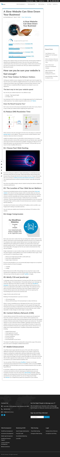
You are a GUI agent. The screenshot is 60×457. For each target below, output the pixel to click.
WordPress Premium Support (6, 439)
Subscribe (47, 417)
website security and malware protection (24, 177)
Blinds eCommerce (5, 446)
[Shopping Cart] (48, 1)
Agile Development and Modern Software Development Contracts (50, 72)
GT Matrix (33, 100)
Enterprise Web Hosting (36, 433)
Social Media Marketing (21, 436)
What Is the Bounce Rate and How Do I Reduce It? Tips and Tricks (51, 61)
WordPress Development (7, 431)
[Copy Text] (1, 176)
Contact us (41, 1)
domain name (7, 134)
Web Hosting (28, 17)
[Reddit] (1, 173)
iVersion (7, 377)
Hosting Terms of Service (51, 431)
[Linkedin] (1, 164)
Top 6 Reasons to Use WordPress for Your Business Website (51, 55)
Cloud (23, 17)
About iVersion (29, 1)
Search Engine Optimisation (22, 431)
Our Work (49, 4)
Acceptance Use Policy (51, 433)
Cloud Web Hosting (35, 431)
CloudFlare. (23, 362)
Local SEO (18, 438)
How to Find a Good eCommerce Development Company (50, 66)
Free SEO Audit (19, 433)
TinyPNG (26, 274)
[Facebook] (1, 167)
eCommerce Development (7, 433)
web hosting (27, 372)
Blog (36, 1)
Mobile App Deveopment (7, 436)
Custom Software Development (5, 443)
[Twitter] (1, 170)
